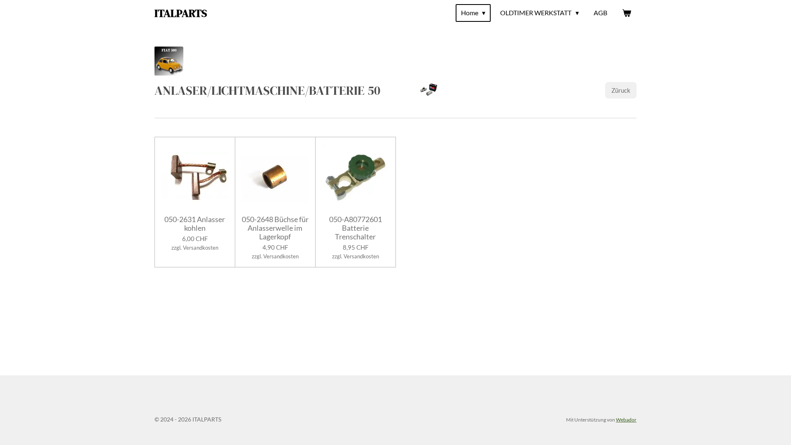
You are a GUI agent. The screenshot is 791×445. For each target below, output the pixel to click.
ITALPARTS (180, 13)
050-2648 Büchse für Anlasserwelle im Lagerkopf (275, 228)
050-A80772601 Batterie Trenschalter (355, 228)
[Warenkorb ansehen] (627, 12)
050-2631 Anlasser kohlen (194, 223)
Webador (626, 419)
